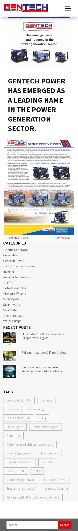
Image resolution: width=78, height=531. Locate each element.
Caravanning (35, 409)
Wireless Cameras (57, 488)
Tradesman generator (21, 488)
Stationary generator (20, 480)
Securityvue (11, 299)
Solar (37, 471)
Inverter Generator (16, 277)
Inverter (8, 272)
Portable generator (19, 462)
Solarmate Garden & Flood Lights (44, 353)
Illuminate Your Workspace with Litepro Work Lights (43, 336)
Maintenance (49, 453)
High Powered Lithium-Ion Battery (29, 444)
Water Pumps (12, 321)
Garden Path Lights (45, 427)
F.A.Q (42, 418)
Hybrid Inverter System (19, 266)
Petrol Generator (14, 288)
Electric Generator (15, 250)
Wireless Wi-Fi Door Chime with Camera (32, 497)
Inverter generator (19, 453)
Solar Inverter (12, 305)
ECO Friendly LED (18, 418)
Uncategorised (13, 316)
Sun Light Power (55, 480)
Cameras (46, 400)
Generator (13, 436)
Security (47, 462)
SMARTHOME (15, 471)
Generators (11, 255)
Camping (12, 409)
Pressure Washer (14, 294)
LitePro (8, 283)
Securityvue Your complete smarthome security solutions (42, 369)
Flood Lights (14, 427)
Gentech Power (13, 261)
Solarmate (10, 310)
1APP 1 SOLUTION (18, 400)
